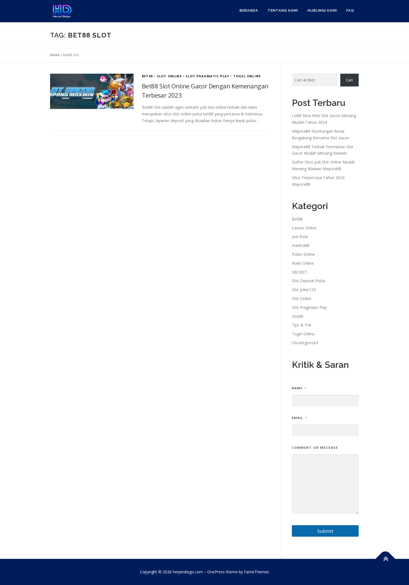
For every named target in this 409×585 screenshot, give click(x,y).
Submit (325, 531)
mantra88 (300, 245)
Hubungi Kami (322, 10)
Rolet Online (303, 263)
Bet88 (147, 76)
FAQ (350, 10)
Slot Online (169, 76)
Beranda (249, 10)
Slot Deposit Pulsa (308, 280)
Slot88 (297, 316)
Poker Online (303, 254)
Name (299, 388)
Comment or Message (315, 447)
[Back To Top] (385, 559)
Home (55, 55)
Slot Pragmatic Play (207, 76)
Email (299, 418)
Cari (349, 80)
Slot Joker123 (304, 289)
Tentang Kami (283, 10)
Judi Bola (300, 236)
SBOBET (299, 272)
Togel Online (247, 76)
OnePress (216, 571)
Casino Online (304, 227)
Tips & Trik (301, 325)
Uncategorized (305, 342)
